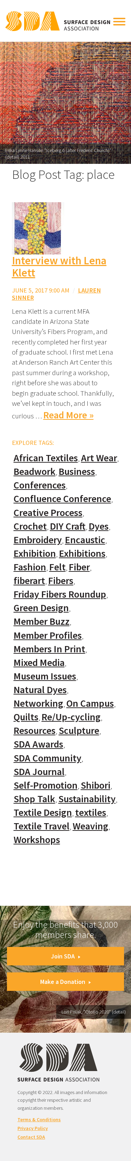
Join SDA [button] (63, 956)
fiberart (29, 581)
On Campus (90, 703)
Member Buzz (42, 621)
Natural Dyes (40, 690)
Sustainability (87, 799)
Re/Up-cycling (71, 717)
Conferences (40, 485)
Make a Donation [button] (62, 982)
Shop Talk (34, 799)
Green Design (41, 608)
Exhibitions (82, 553)
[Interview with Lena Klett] (38, 228)
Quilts (26, 717)
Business (77, 471)
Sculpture (79, 730)
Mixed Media (39, 663)
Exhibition (35, 553)
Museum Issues (45, 676)
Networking (38, 703)
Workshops (37, 840)
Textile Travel (42, 826)
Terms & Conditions (39, 1119)
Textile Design (43, 812)
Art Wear (99, 458)
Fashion (30, 567)
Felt (57, 567)
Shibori (95, 785)
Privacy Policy (32, 1128)
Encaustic (85, 540)
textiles (90, 812)
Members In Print (49, 649)
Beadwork (35, 471)
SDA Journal (39, 772)
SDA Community (47, 758)
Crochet (30, 526)
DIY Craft (68, 526)
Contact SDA (31, 1137)
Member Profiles (48, 635)
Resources (35, 730)
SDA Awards (38, 744)
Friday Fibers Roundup (60, 594)
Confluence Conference (62, 499)
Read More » (68, 415)
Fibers (60, 581)
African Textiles (46, 458)
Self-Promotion (46, 785)
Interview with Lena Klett (59, 266)
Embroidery (38, 540)
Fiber (79, 567)
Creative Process (48, 513)
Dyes (99, 526)
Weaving (90, 826)
